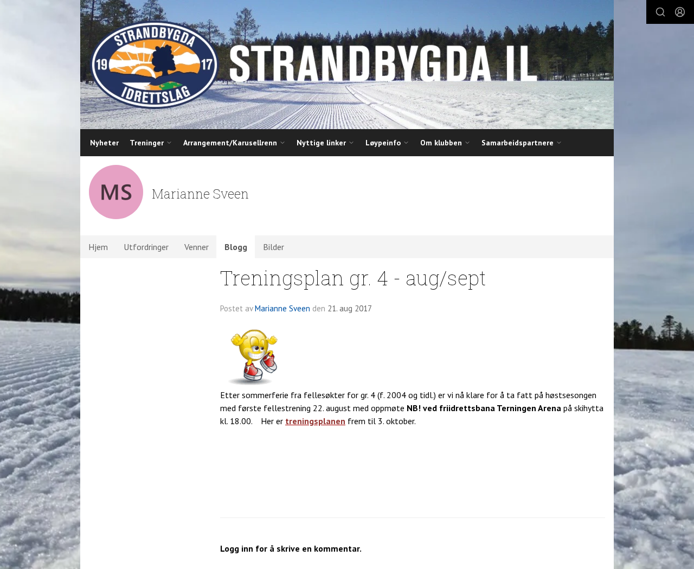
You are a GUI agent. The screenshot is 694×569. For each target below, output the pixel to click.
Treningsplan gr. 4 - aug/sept (353, 277)
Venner (196, 246)
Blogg (235, 246)
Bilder (273, 246)
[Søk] (660, 12)
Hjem (98, 246)
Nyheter (104, 143)
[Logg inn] (680, 12)
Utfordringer (146, 246)
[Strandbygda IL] (347, 64)
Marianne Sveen (282, 308)
